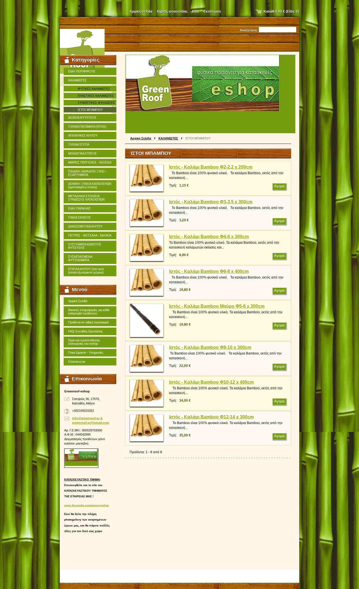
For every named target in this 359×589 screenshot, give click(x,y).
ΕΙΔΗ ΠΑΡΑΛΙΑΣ (79, 208)
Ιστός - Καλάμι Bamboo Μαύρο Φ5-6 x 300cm (216, 306)
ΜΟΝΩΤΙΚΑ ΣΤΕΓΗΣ (82, 153)
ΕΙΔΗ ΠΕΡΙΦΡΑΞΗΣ (81, 71)
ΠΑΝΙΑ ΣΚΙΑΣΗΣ (79, 217)
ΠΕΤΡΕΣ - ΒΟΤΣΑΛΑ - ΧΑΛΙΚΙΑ (89, 235)
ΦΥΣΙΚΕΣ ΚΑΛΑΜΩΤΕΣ (94, 88)
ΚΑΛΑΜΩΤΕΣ (168, 138)
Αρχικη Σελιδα (140, 138)
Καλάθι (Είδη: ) (281, 11)
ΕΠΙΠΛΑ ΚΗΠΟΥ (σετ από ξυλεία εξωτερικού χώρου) (86, 270)
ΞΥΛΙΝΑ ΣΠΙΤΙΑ (78, 144)
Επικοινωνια (76, 361)
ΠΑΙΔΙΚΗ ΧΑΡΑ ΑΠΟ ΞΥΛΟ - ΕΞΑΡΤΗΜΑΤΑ (87, 173)
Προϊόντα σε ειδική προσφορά (88, 322)
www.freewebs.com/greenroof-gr (86, 505)
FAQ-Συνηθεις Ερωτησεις (85, 331)
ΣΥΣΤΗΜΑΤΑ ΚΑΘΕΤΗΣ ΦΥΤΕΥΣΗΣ (84, 246)
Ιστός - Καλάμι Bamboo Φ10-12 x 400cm (211, 382)
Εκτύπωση (212, 11)
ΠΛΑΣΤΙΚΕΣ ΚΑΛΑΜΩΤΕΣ (96, 95)
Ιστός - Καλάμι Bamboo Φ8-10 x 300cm (210, 347)
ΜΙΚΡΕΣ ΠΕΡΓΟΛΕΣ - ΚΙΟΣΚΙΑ (89, 162)
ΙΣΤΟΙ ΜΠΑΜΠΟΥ (90, 109)
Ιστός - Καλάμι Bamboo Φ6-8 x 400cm (209, 271)
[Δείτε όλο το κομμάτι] (147, 178)
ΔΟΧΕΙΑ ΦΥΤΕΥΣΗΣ (82, 117)
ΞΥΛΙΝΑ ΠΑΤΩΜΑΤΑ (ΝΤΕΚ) (87, 126)
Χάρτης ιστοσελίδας (172, 11)
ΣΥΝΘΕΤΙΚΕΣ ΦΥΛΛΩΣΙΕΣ (96, 102)
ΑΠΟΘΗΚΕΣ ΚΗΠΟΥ (82, 135)
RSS (195, 11)
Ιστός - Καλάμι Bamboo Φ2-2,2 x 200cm (210, 167)
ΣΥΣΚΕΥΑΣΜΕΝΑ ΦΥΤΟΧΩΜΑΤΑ (80, 258)
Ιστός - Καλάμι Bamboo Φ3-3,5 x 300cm (210, 201)
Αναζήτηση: (249, 30)
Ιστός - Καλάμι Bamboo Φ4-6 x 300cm (209, 236)
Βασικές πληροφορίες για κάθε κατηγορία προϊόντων (88, 311)
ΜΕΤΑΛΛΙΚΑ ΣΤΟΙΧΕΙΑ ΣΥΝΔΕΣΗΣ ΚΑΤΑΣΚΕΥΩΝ (86, 197)
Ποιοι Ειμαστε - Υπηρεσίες (85, 352)
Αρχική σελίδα (141, 11)
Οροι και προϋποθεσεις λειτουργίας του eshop (84, 342)
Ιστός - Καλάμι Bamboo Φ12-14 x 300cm (211, 417)
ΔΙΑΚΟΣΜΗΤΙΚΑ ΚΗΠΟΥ (85, 226)
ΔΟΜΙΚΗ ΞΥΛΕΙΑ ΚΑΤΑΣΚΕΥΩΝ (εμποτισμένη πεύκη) (89, 185)
